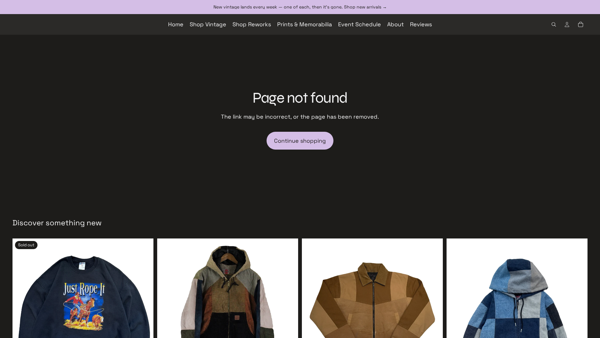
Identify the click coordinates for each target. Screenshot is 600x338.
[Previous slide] (21, 309)
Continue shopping (300, 140)
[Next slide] (144, 309)
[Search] (554, 24)
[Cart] (581, 24)
